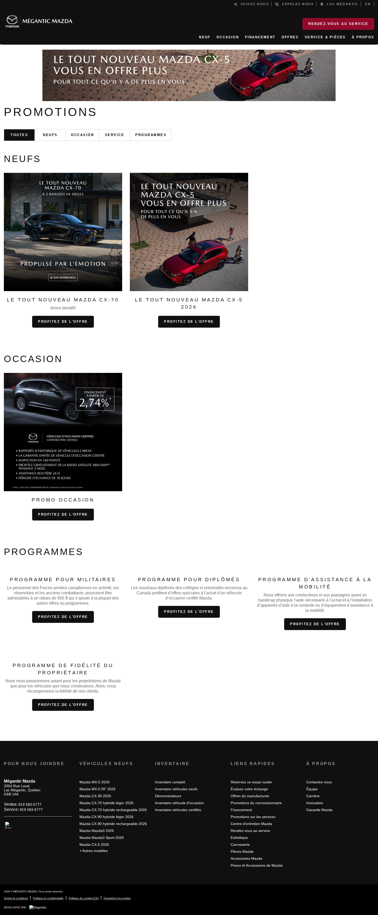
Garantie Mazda (319, 810)
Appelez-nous (296, 4)
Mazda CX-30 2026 (95, 796)
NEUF (204, 37)
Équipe (312, 789)
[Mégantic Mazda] (39, 19)
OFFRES (290, 37)
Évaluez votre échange (249, 789)
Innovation (314, 803)
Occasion (82, 135)
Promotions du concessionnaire (256, 803)
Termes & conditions (16, 898)
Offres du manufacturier (250, 796)
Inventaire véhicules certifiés (178, 810)
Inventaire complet (170, 782)
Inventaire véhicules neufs (176, 789)
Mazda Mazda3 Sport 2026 (101, 838)
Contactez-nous (319, 782)
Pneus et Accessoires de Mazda (257, 865)
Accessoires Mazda (246, 858)
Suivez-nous (253, 4)
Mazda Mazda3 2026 (96, 831)
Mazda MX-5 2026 (94, 782)
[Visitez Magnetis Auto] (39, 907)
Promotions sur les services (253, 817)
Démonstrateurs (168, 796)
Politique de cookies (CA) (83, 898)
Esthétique (239, 838)
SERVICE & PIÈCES (325, 37)
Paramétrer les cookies (117, 898)
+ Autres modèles (93, 851)
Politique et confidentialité (48, 898)
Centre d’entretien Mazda (251, 824)
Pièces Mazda (242, 851)
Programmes (150, 135)
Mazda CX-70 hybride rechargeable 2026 (113, 810)
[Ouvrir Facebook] (8, 825)
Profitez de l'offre (63, 322)
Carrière (313, 796)
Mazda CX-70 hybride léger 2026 (106, 803)
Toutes (19, 135)
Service (114, 135)
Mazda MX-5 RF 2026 (97, 789)
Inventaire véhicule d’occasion (179, 803)
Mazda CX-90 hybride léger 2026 (106, 817)
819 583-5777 (30, 804)
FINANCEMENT (260, 37)
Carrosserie (240, 844)
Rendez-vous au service (338, 24)
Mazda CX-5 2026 (94, 844)
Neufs (50, 135)
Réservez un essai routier (251, 782)
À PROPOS (363, 37)
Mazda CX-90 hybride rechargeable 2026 (113, 824)
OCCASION (228, 37)
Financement (241, 810)
